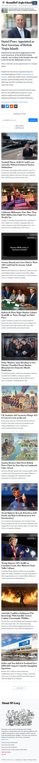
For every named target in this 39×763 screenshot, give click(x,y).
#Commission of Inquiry (9, 102)
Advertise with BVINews (9, 747)
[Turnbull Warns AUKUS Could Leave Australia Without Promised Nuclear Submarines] (19, 146)
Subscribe (33, 120)
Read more (4, 739)
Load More (19, 688)
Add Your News (6, 752)
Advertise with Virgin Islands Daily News (14, 749)
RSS (4, 754)
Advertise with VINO (7, 745)
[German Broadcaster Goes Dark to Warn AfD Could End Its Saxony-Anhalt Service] (19, 246)
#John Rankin (23, 102)
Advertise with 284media (9, 742)
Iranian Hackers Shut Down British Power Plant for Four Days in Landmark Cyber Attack (22, 9)
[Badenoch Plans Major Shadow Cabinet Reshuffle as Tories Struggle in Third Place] (19, 296)
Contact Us (18, 760)
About (25, 760)
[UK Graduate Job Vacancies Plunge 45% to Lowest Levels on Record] (19, 399)
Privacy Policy (32, 760)
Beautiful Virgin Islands (19, 2)
